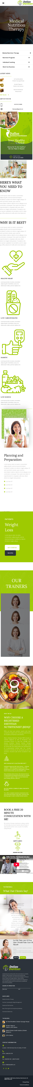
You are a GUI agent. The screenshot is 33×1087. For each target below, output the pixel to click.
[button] (3, 3)
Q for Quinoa (9, 1035)
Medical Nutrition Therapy (8, 999)
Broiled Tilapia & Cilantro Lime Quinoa (11, 1026)
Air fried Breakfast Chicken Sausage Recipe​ (17, 1021)
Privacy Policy (26, 1082)
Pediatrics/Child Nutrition (7, 1005)
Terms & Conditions (24, 1084)
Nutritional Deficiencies (7, 1011)
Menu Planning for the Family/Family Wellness (12, 1008)
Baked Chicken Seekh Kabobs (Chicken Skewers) (16, 1031)
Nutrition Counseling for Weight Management (12, 1002)
